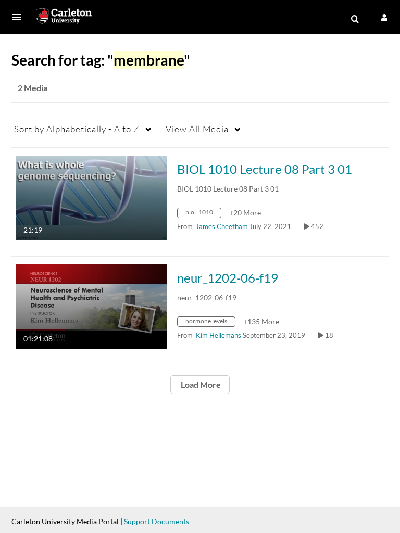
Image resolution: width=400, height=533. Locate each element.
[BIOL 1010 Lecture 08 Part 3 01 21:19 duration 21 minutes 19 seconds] (91, 197)
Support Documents (156, 521)
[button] (19, 17)
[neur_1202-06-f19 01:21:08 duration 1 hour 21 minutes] (91, 305)
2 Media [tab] (32, 88)
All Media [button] (197, 128)
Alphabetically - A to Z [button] (77, 128)
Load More (200, 384)
